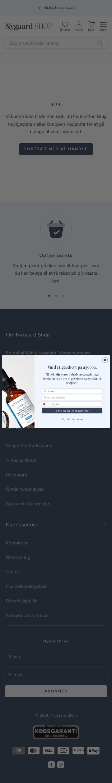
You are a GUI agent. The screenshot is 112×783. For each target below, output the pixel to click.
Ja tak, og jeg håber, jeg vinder (72, 410)
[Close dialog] (105, 359)
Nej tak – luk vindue (72, 419)
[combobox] (46, 404)
